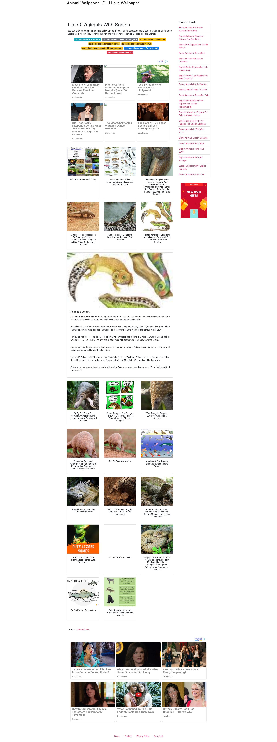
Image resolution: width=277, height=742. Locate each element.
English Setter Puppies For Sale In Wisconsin (193, 69)
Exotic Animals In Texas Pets (192, 53)
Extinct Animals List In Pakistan (193, 84)
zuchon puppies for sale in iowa (136, 43)
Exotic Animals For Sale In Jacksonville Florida (191, 29)
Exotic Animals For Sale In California (191, 60)
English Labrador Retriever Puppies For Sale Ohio (191, 37)
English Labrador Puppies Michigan (190, 159)
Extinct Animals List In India (191, 174)
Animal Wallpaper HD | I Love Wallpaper (103, 2)
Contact (128, 736)
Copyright (158, 736)
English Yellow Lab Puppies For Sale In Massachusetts (193, 114)
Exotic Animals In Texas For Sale (194, 95)
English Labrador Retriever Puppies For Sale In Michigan (192, 122)
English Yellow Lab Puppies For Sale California (193, 77)
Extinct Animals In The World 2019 (192, 131)
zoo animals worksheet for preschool (141, 48)
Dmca (117, 736)
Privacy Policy (142, 736)
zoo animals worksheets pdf (120, 52)
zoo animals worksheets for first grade (120, 39)
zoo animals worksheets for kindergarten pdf (102, 48)
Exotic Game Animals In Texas (193, 89)
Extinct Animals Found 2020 (191, 143)
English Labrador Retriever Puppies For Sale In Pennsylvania (191, 103)
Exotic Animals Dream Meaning (193, 137)
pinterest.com (83, 629)
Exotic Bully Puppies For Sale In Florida (193, 46)
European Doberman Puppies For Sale (192, 167)
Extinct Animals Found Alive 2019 (191, 150)
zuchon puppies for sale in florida (104, 43)
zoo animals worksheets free (152, 39)
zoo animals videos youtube (87, 39)
